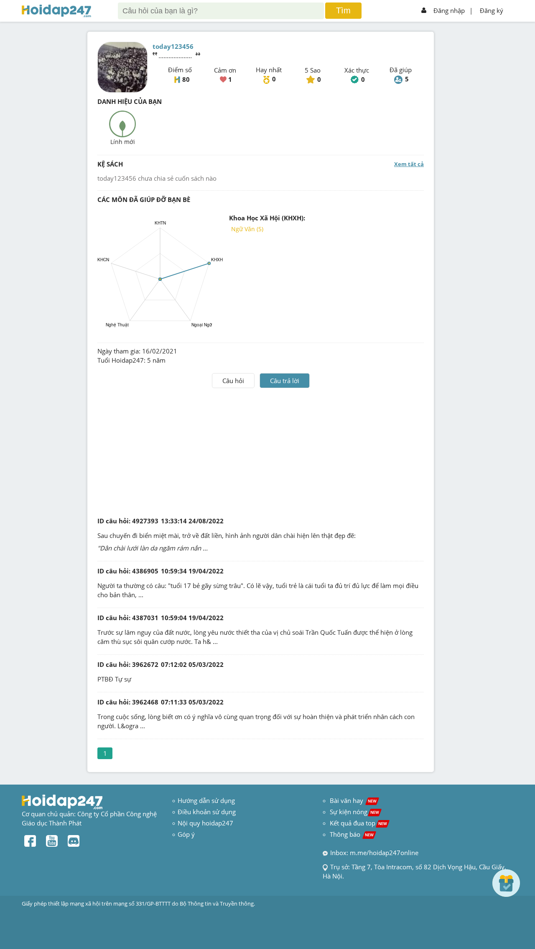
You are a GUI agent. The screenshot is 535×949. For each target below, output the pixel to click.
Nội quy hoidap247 (205, 823)
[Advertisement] (261, 450)
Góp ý (186, 834)
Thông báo (352, 834)
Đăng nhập (449, 10)
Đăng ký (491, 10)
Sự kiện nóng (354, 812)
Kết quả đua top (358, 823)
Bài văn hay (352, 800)
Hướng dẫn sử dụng (206, 800)
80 (186, 79)
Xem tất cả (409, 164)
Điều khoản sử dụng (207, 812)
